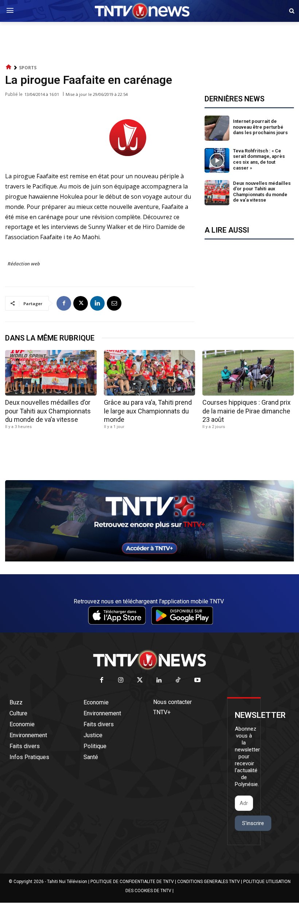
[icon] (8, 67)
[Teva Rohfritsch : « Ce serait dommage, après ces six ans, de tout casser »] (217, 160)
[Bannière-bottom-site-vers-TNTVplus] (149, 559)
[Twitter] (140, 680)
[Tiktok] (178, 680)
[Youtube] (197, 680)
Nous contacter (172, 702)
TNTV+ (162, 712)
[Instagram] (121, 680)
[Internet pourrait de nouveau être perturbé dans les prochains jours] (217, 128)
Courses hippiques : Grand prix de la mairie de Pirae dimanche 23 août (246, 410)
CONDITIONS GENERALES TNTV (208, 881)
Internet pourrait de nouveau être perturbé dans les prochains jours (260, 126)
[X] (80, 303)
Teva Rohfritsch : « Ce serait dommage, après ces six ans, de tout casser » (259, 159)
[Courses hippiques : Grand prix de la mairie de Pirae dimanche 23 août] (248, 373)
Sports (27, 68)
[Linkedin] (97, 303)
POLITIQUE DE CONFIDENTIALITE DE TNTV (132, 881)
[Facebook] (64, 303)
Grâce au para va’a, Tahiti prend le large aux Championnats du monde (148, 410)
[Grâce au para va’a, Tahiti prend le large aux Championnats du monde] (149, 373)
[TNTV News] (149, 660)
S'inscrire (253, 823)
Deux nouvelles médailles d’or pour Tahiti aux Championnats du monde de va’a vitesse (262, 191)
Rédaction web (24, 263)
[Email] (114, 303)
